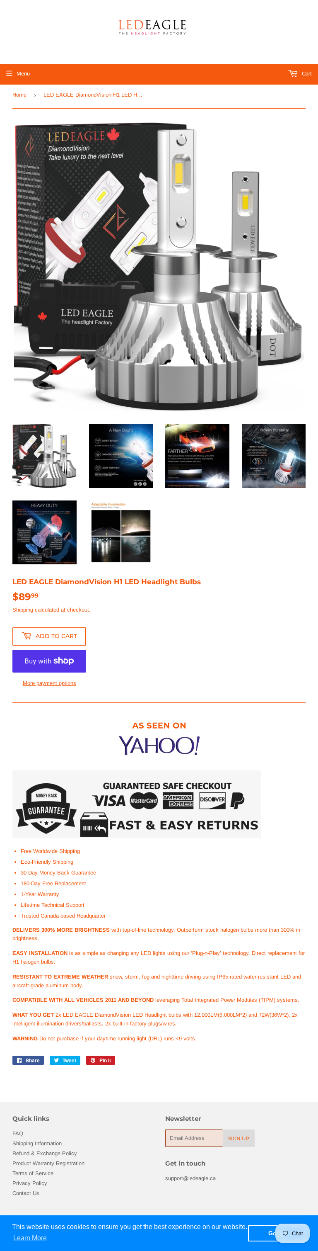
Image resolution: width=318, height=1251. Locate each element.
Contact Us (25, 1193)
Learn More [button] (30, 1237)
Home (19, 95)
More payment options (49, 683)
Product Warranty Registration (48, 1163)
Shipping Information (37, 1143)
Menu (23, 73)
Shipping (22, 610)
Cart (306, 73)
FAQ (17, 1133)
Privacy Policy (29, 1183)
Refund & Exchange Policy (44, 1153)
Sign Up (238, 1138)
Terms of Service (32, 1173)
